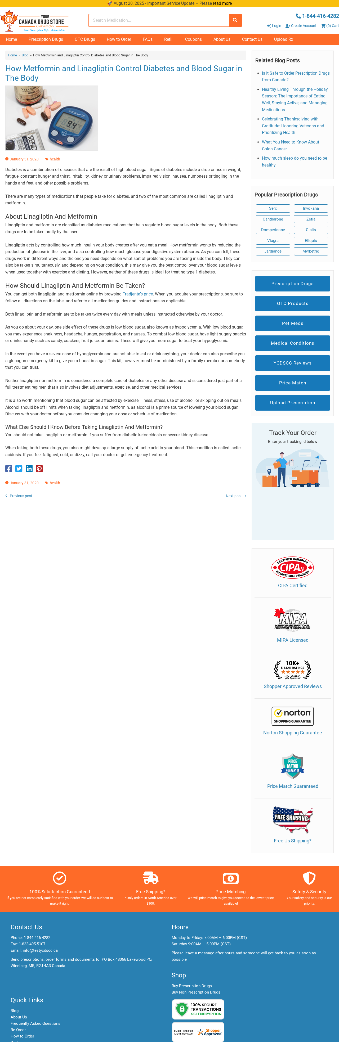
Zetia (310, 219)
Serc (273, 208)
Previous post (21, 496)
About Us (221, 39)
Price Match (292, 382)
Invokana (311, 208)
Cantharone (273, 219)
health (55, 159)
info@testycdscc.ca (40, 950)
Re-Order (18, 1029)
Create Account (303, 26)
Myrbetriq (310, 251)
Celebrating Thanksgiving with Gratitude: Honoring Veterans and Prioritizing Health (293, 125)
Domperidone (273, 229)
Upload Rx (283, 39)
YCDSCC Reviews (293, 363)
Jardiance (273, 251)
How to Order (119, 39)
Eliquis (311, 240)
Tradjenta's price (138, 294)
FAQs (148, 39)
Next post (234, 496)
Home (11, 39)
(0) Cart (332, 26)
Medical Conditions (292, 343)
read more (222, 3)
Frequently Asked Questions (35, 1023)
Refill (168, 39)
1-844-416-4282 (37, 937)
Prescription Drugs (46, 39)
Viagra (273, 240)
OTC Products (293, 303)
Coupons (193, 39)
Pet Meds (293, 323)
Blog (25, 55)
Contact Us (252, 39)
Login (276, 26)
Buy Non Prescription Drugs (196, 992)
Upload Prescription (292, 402)
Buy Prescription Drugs (192, 985)
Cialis (311, 229)
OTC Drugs (85, 39)
